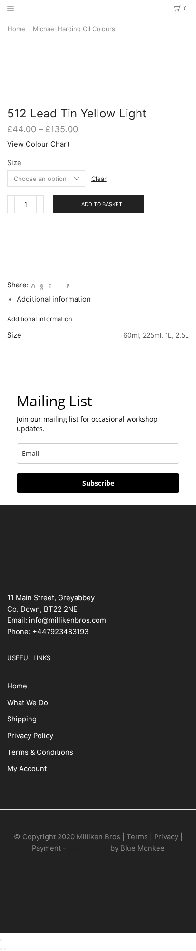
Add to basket (101, 204)
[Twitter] (33, 285)
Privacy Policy (30, 735)
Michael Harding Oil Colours (74, 28)
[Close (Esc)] (1, 940)
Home (16, 28)
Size (14, 162)
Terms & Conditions (40, 752)
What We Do (27, 702)
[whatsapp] (67, 285)
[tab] (54, 299)
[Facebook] (42, 285)
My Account (27, 768)
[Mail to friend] (59, 285)
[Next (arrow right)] (5, 949)
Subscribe (98, 482)
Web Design (88, 848)
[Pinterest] (50, 285)
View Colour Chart (38, 144)
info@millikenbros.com (67, 620)
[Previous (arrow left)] (1, 949)
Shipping (22, 719)
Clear (99, 178)
